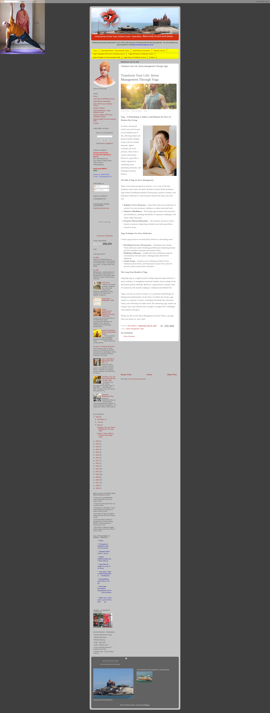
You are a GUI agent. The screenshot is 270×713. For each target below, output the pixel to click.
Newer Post (126, 374)
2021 (97, 449)
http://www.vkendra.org (101, 208)
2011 (97, 471)
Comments (100, 190)
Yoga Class (105, 282)
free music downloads (105, 664)
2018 (97, 458)
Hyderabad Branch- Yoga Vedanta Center (115, 50)
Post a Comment (129, 336)
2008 (97, 480)
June (99, 422)
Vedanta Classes (159, 50)
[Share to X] (169, 326)
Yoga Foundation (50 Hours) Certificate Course (109, 54)
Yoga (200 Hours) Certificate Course (140, 54)
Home (95, 50)
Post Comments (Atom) (138, 379)
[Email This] (165, 326)
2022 (97, 446)
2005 (97, 488)
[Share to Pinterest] (173, 326)
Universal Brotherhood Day (107, 395)
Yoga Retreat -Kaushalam (141, 50)
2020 (97, 452)
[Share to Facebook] (171, 326)
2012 (97, 469)
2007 (97, 482)
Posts (98, 186)
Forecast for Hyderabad (105, 236)
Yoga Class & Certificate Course (135, 57)
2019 (97, 455)
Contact (152, 57)
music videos (113, 664)
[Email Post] (161, 326)
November (101, 419)
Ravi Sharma (137, 111)
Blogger (146, 705)
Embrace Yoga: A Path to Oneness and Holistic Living (105, 435)
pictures (118, 664)
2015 (97, 463)
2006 (97, 485)
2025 (97, 417)
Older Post (172, 374)
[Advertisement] (149, 357)
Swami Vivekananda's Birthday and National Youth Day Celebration (108, 313)
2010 (97, 474)
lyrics (116, 658)
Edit (145, 111)
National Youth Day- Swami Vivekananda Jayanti (108, 332)
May (99, 425)
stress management (132, 329)
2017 (97, 460)
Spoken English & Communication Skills (106, 57)
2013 (97, 466)
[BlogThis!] (167, 326)
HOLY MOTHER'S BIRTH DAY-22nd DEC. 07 (108, 360)
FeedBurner (109, 143)
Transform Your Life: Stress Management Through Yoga (109, 378)
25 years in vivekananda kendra (104, 346)
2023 (97, 444)
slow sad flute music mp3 (107, 658)
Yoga (142, 329)
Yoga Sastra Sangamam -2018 (108, 299)
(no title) (96, 257)
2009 (97, 477)
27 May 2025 (125, 111)
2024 (97, 441)
